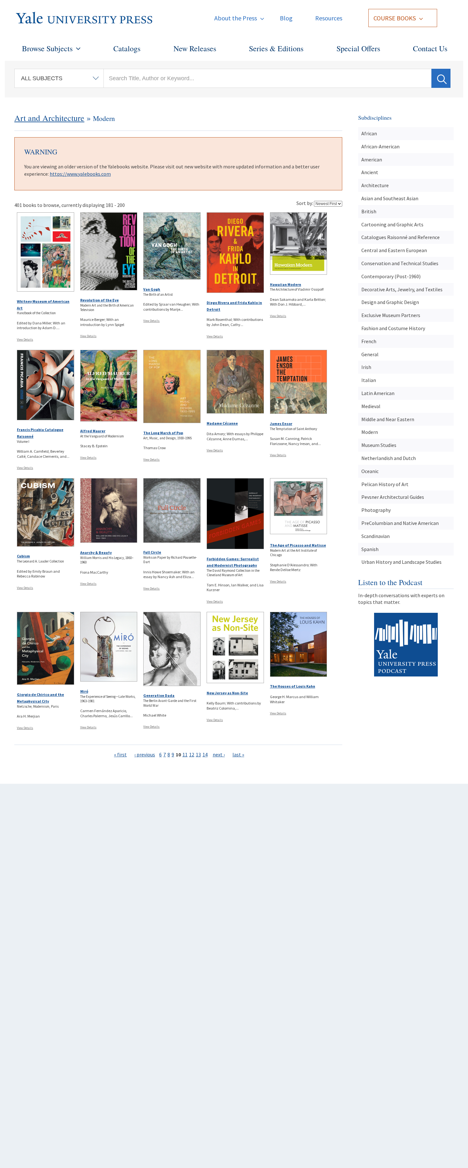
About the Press (235, 18)
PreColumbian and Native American (400, 523)
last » (238, 754)
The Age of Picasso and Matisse (298, 545)
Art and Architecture (49, 117)
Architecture (375, 185)
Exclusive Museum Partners (390, 315)
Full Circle (152, 552)
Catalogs (126, 48)
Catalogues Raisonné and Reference (400, 237)
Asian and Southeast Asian (389, 198)
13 (198, 754)
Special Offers (358, 48)
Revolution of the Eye (99, 300)
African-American (380, 146)
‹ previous (144, 754)
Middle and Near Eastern (387, 419)
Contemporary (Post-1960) (391, 276)
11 (185, 754)
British (368, 211)
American (371, 159)
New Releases (195, 48)
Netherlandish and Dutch (388, 458)
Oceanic (370, 471)
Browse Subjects (47, 48)
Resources (328, 18)
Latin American (377, 393)
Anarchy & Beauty (96, 552)
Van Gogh (151, 289)
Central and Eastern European (394, 250)
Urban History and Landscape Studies (401, 562)
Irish (366, 367)
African (369, 133)
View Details (25, 339)
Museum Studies (378, 445)
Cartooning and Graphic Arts (392, 224)
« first (120, 754)
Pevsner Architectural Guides (392, 497)
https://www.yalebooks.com (80, 174)
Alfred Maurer (92, 430)
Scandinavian (375, 536)
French (368, 341)
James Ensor (281, 423)
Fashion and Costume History (393, 328)
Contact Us (430, 48)
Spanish (370, 549)
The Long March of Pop (163, 432)
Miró (84, 691)
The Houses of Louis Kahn (292, 686)
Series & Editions (276, 48)
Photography (376, 510)
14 (205, 754)
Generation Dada (158, 695)
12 (191, 754)
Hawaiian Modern (285, 284)
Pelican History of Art (384, 484)
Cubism (23, 556)
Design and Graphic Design (390, 302)
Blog (286, 18)
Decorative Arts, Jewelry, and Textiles (402, 289)
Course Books (394, 18)
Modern (369, 432)
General (370, 354)
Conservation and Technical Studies (399, 263)
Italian (368, 380)
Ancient (369, 172)
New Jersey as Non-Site (227, 692)
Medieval (370, 406)
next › (219, 754)
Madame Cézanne (222, 423)
